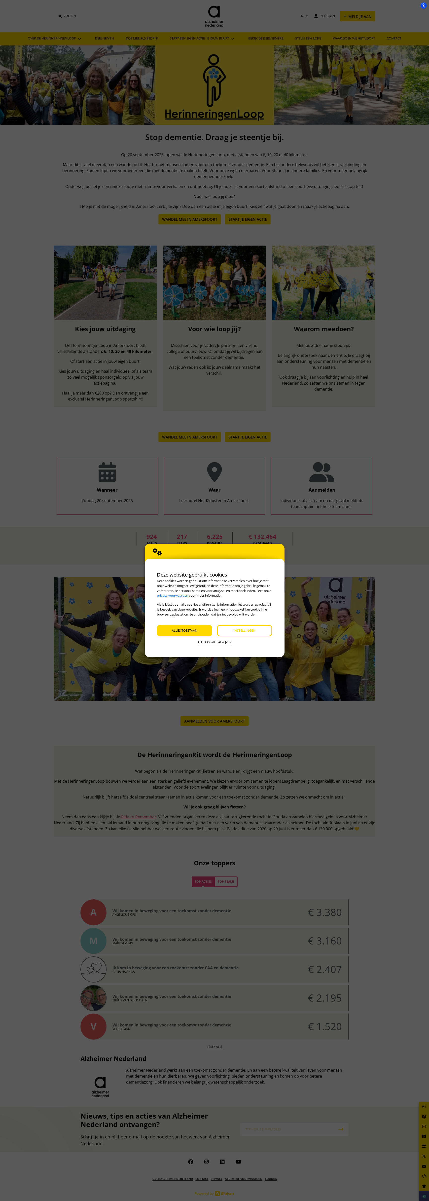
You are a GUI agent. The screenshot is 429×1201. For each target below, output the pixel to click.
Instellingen (244, 630)
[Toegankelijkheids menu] (424, 5)
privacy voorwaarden (172, 595)
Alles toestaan (184, 630)
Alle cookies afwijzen (215, 642)
